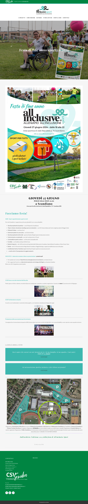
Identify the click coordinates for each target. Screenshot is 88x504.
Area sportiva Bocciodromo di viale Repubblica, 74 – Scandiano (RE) (44, 206)
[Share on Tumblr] (41, 444)
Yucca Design (46, 502)
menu (61, 283)
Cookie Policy (17, 488)
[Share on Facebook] (34, 444)
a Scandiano (44, 203)
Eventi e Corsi (44, 46)
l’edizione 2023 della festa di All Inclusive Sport (49, 437)
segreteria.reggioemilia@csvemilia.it (15, 486)
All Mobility (36, 428)
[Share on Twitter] (36, 444)
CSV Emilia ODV (25, 1)
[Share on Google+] (38, 444)
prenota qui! (39, 256)
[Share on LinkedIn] (39, 444)
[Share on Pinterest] (42, 444)
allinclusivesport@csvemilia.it (13, 484)
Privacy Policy (9, 488)
